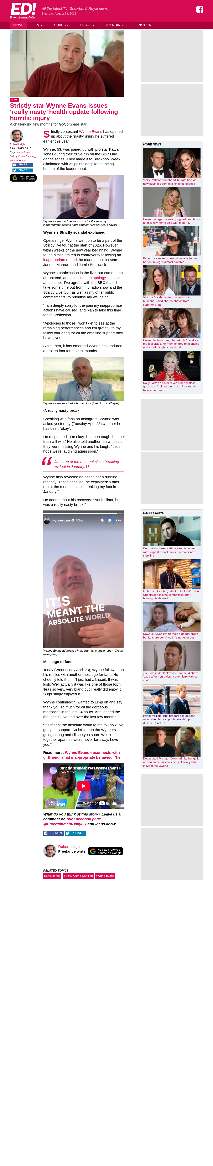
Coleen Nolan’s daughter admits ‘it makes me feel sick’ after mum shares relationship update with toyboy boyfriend (171, 343)
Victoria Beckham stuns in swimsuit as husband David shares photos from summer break (168, 301)
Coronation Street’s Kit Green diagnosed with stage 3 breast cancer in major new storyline (169, 552)
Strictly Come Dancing (22, 156)
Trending (115, 25)
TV (39, 25)
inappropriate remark (60, 260)
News (18, 25)
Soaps (61, 25)
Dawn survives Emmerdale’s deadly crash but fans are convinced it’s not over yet (170, 635)
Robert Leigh (17, 144)
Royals (87, 25)
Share (23, 164)
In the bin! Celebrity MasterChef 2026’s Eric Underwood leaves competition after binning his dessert (171, 594)
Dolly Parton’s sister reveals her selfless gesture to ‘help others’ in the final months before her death (170, 386)
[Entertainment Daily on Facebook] (199, 9)
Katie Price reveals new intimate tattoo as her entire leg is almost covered (170, 260)
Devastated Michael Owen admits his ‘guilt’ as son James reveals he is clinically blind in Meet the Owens (171, 762)
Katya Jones (24, 152)
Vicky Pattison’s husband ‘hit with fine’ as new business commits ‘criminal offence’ (169, 181)
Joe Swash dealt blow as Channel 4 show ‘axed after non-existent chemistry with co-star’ (171, 676)
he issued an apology (88, 278)
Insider (144, 25)
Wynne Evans (18, 160)
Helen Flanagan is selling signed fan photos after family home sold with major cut (172, 221)
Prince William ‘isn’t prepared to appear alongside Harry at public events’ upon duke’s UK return (169, 719)
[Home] (23, 11)
